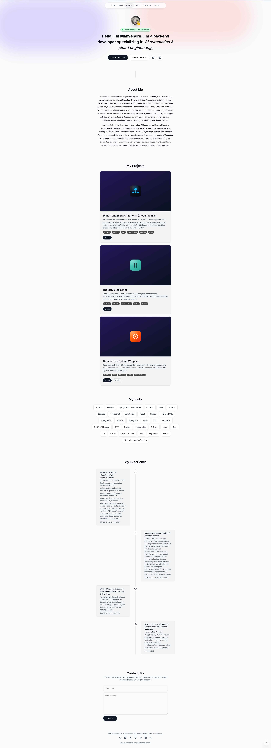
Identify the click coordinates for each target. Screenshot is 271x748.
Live (108, 237)
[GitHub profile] (160, 58)
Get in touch (116, 57)
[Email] (150, 737)
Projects (129, 5)
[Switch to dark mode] (266, 742)
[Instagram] (135, 737)
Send (109, 718)
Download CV (138, 57)
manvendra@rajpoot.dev (141, 680)
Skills (137, 5)
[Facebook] (140, 737)
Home (113, 5)
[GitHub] (120, 737)
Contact (157, 5)
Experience (146, 5)
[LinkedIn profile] (153, 57)
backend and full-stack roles (130, 145)
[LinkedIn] (125, 737)
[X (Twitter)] (130, 737)
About (120, 5)
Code (118, 380)
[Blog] (145, 737)
